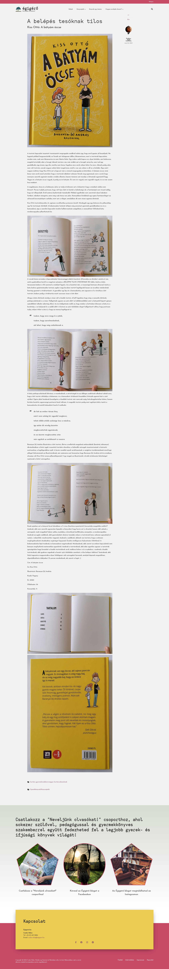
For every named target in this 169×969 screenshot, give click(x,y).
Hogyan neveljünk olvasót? (113, 10)
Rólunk (71, 9)
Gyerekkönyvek (35, 789)
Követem (84, 868)
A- (128, 15)
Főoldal (120, 960)
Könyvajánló (80, 10)
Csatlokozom (38, 868)
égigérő (30, 8)
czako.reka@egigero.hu (36, 937)
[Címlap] (18, 9)
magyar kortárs (53, 782)
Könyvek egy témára (95, 9)
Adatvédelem (129, 960)
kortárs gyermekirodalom (39, 782)
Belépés (151, 1)
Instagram (131, 868)
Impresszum (140, 960)
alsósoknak (63, 782)
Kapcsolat (150, 960)
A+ (128, 19)
